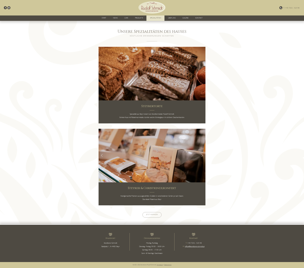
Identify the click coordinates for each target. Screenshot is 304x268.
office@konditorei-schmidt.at (194, 247)
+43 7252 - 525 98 (292, 8)
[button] (185, 18)
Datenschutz (167, 265)
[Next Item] (202, 155)
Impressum (160, 265)
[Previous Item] (102, 155)
